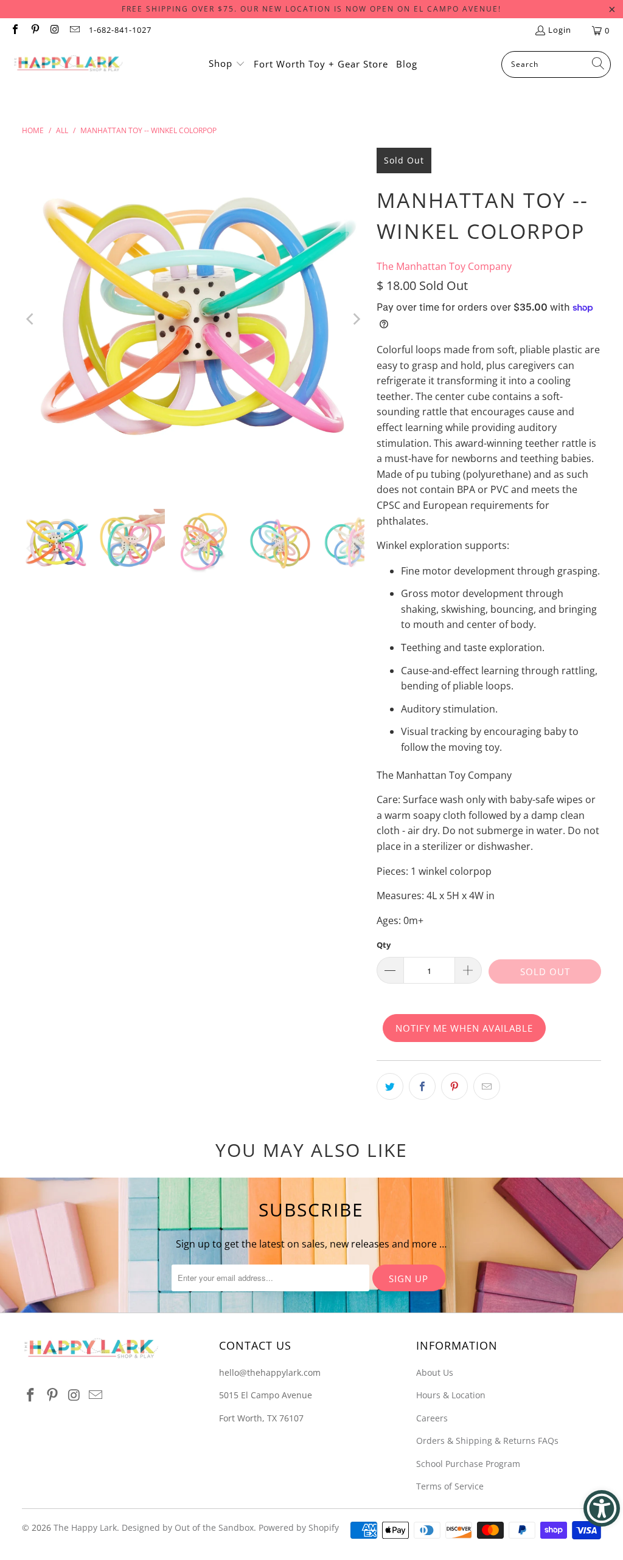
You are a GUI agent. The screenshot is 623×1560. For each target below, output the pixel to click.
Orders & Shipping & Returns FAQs (487, 1440)
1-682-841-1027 (120, 29)
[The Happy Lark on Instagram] (54, 30)
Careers (432, 1418)
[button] (227, 64)
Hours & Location (451, 1395)
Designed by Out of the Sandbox (188, 1527)
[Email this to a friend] (486, 1086)
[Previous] (31, 319)
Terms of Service (450, 1486)
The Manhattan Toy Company (444, 266)
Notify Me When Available (464, 1028)
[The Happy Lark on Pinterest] (34, 30)
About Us (434, 1372)
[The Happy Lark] (68, 64)
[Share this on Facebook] (422, 1086)
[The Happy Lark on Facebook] (14, 30)
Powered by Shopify (299, 1527)
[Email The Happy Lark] (73, 30)
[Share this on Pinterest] (454, 1086)
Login (559, 29)
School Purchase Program (468, 1463)
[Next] (355, 319)
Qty (384, 944)
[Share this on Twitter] (390, 1086)
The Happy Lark (85, 1527)
